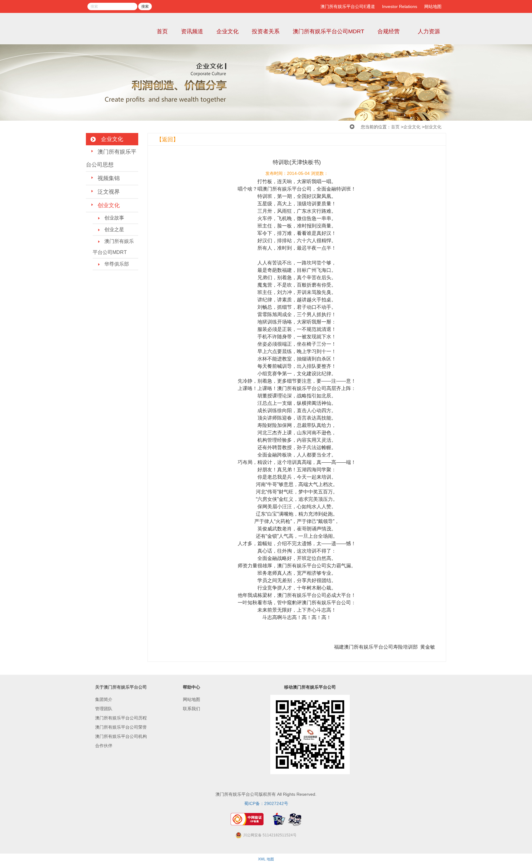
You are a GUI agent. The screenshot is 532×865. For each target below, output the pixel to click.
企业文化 (227, 31)
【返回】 (167, 139)
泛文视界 (109, 192)
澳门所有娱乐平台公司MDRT (328, 31)
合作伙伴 (103, 745)
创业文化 (432, 126)
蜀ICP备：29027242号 (266, 803)
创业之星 (114, 229)
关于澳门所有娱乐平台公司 (121, 687)
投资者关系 (266, 31)
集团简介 (103, 699)
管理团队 (103, 708)
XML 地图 (266, 859)
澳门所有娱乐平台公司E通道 (347, 6)
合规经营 (388, 31)
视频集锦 (109, 178)
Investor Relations (399, 6)
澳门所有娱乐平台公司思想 (111, 158)
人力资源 (429, 31)
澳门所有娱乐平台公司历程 (121, 717)
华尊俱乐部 (116, 264)
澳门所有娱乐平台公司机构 (121, 736)
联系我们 (191, 708)
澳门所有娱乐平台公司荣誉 (121, 727)
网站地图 (432, 6)
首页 (162, 31)
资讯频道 (192, 31)
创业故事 (114, 217)
